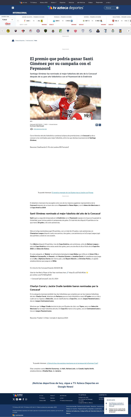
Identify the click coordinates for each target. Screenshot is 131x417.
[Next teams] (128, 30)
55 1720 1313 (102, 399)
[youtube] (20, 400)
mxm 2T (51, 24)
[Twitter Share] (100, 125)
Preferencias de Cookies (83, 406)
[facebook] (23, 400)
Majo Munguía (40, 126)
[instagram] (17, 400)
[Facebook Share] (97, 125)
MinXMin (44, 24)
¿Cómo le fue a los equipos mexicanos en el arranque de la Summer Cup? (72, 363)
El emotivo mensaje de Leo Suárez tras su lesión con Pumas (72, 193)
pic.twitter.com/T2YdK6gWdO (41, 275)
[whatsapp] (26, 400)
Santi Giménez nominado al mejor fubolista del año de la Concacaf (116, 404)
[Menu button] (19, 8)
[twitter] (14, 400)
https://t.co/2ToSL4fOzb (77, 272)
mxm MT (81, 24)
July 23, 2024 (53, 279)
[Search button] (117, 8)
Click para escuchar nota (40, 129)
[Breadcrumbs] (14, 40)
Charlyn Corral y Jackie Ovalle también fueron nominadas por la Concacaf (117, 410)
